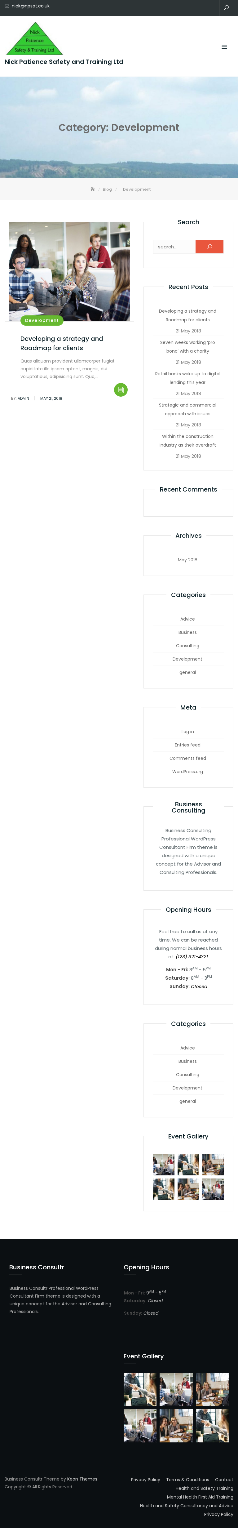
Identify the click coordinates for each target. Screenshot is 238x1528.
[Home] (93, 189)
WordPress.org (187, 771)
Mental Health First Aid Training (183, 8)
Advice (187, 619)
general (187, 672)
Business (187, 632)
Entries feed (188, 745)
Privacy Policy (201, 8)
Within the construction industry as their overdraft (188, 440)
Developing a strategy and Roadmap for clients (187, 315)
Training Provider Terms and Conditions (210, 8)
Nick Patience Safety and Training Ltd (64, 61)
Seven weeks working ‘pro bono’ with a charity (187, 346)
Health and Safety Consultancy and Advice (192, 8)
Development (42, 320)
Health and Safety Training (173, 8)
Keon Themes (82, 1479)
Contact (164, 8)
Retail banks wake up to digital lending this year (187, 378)
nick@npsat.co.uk (31, 6)
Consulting (187, 646)
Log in (188, 731)
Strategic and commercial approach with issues (187, 409)
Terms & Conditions (187, 1480)
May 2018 (187, 560)
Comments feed (188, 758)
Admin (20, 398)
